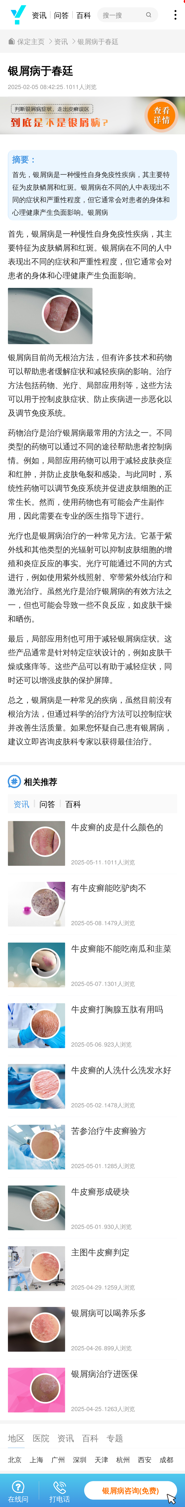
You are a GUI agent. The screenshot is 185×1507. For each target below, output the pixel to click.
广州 (58, 1459)
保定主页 (31, 41)
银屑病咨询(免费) (130, 1490)
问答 (61, 15)
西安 (145, 1459)
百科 (83, 15)
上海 (36, 1459)
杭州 (123, 1459)
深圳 (80, 1459)
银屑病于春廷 (98, 41)
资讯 (39, 15)
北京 (15, 1459)
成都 (166, 1459)
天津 (101, 1459)
